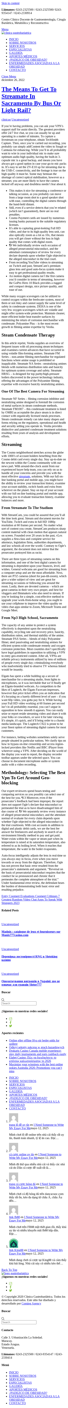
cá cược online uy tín (21, 1154)
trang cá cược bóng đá (22, 1184)
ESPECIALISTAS (20, 49)
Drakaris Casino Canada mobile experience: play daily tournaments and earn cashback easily (37, 1052)
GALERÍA (16, 53)
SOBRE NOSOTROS (22, 42)
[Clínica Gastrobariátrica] (16, 32)
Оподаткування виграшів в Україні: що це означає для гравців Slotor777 (31, 983)
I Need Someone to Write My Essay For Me (35, 1156)
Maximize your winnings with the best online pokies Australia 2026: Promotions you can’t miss (36, 1068)
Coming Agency (31, 1303)
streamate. (25, 476)
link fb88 (14, 1217)
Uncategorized (20, 119)
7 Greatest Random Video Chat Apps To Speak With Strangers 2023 (32, 899)
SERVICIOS (17, 46)
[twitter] (10, 1025)
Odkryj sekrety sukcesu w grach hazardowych (36, 1047)
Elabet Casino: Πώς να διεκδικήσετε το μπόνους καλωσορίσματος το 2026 (32, 1059)
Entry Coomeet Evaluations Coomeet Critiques (29, 896)
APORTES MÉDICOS (23, 56)
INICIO (14, 39)
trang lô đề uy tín (19, 1124)
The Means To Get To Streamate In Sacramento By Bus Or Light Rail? (31, 100)
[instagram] (10, 1018)
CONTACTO (17, 70)
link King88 (16, 1250)
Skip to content (10, 3)
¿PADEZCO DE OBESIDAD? (28, 59)
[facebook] (10, 1022)
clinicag (6, 119)
